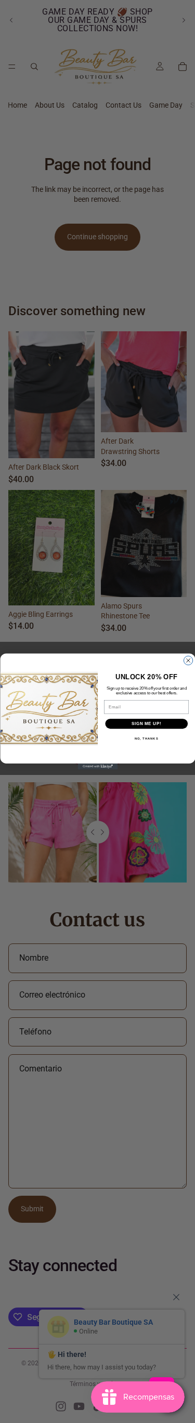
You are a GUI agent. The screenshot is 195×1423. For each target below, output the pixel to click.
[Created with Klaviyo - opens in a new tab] (97, 767)
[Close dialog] (188, 660)
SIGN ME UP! (146, 723)
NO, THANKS (146, 739)
